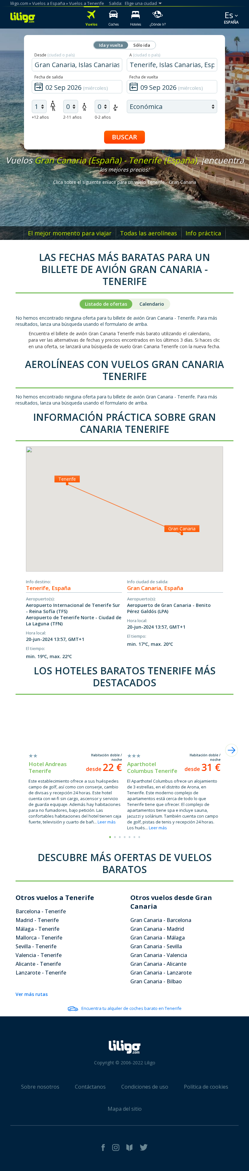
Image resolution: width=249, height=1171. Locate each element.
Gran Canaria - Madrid (157, 928)
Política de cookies (206, 1086)
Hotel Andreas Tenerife (48, 767)
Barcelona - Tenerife (41, 911)
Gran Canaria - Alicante (158, 963)
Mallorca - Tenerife (39, 937)
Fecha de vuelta (143, 77)
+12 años (40, 117)
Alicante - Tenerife (38, 963)
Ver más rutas (32, 994)
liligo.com (19, 3)
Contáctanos (90, 1086)
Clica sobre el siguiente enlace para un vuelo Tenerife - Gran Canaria (124, 182)
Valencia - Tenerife (39, 955)
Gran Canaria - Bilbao (156, 981)
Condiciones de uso (144, 1086)
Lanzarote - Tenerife (41, 972)
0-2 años (103, 117)
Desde (54, 55)
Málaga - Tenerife (37, 928)
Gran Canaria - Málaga (157, 937)
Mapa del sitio (125, 1108)
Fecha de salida (48, 77)
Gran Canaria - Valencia (158, 955)
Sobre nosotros (40, 1086)
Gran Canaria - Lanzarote (161, 972)
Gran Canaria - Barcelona (160, 920)
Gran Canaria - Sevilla (156, 946)
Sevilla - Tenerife (36, 946)
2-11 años (72, 117)
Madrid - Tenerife (37, 920)
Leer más (107, 822)
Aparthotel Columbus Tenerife (152, 767)
